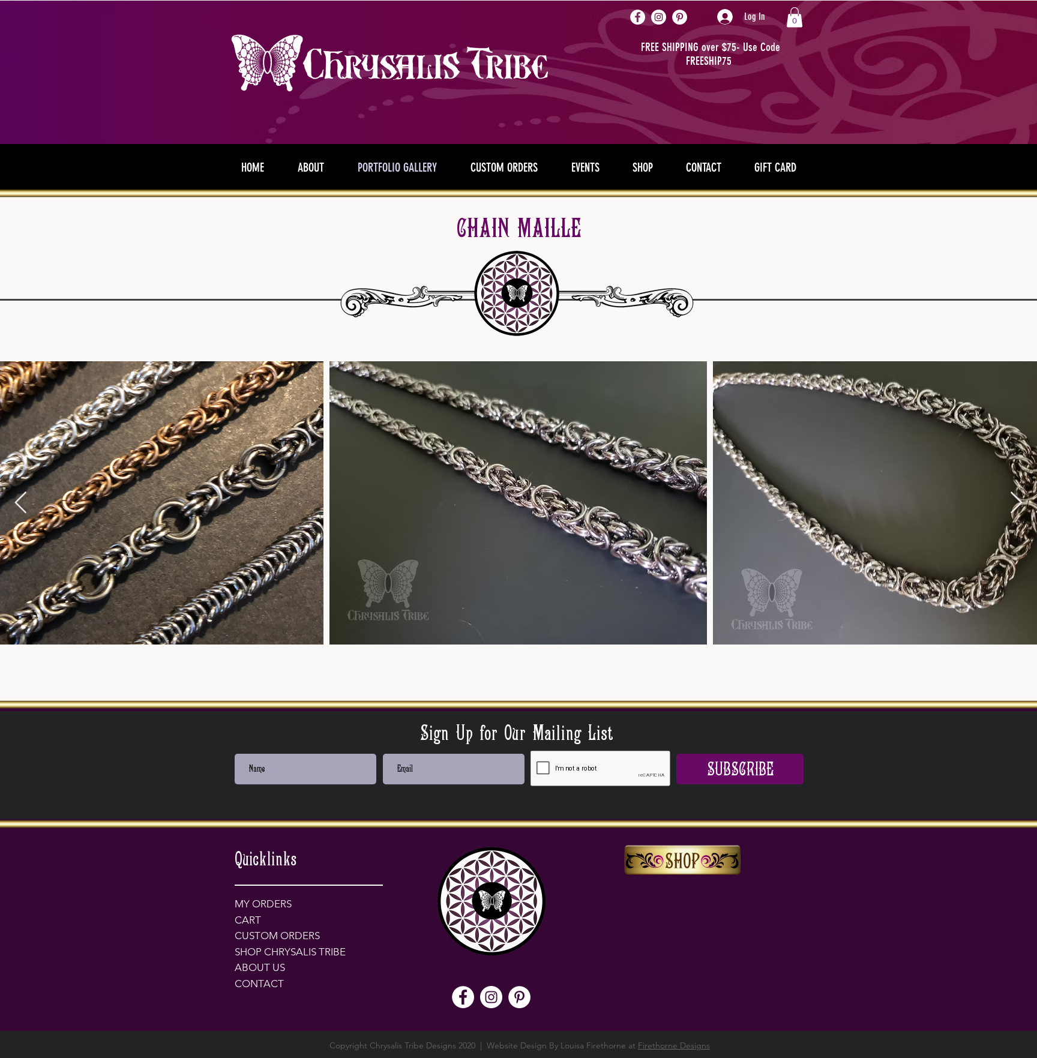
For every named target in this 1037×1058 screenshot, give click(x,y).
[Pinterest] (679, 17)
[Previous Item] (21, 503)
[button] (794, 17)
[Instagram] (658, 17)
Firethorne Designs (674, 1045)
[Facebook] (637, 17)
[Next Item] (1016, 503)
